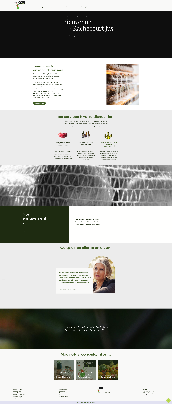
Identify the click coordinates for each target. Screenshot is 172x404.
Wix (95, 402)
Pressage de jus (63, 389)
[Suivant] (168, 279)
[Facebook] (144, 395)
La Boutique (62, 391)
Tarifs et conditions (63, 392)
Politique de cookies (17, 389)
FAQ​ (60, 394)
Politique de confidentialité (19, 394)
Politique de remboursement (19, 398)
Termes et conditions (18, 392)
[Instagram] (146, 395)
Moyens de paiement (64, 396)
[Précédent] (3, 279)
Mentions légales (17, 391)
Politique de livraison (17, 396)
